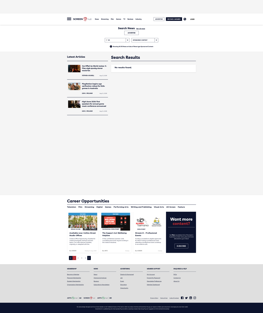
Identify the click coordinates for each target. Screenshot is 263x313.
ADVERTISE (159, 19)
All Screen (170, 207)
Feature (181, 207)
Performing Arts (121, 207)
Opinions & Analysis (100, 278)
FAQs (175, 274)
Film (112, 19)
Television (71, 207)
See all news (140, 29)
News (97, 19)
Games (118, 19)
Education (123, 285)
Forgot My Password (153, 278)
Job (121, 278)
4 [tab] (85, 258)
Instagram (194, 298)
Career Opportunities (88, 200)
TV (124, 19)
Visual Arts (159, 207)
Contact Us (177, 278)
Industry (139, 19)
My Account (151, 274)
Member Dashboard (153, 285)
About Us (176, 281)
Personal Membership (74, 278)
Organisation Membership (75, 285)
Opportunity (124, 288)
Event (122, 281)
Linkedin (190, 298)
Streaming (105, 19)
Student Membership (73, 281)
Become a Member (174, 19)
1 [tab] (74, 258)
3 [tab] (81, 258)
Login (192, 19)
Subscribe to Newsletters (101, 285)
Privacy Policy (154, 298)
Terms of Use (163, 298)
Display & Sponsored (127, 274)
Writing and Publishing (141, 207)
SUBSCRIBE (181, 246)
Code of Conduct (174, 298)
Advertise (131, 33)
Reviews (130, 19)
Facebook (182, 298)
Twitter (186, 298)
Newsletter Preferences (154, 281)
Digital (99, 207)
